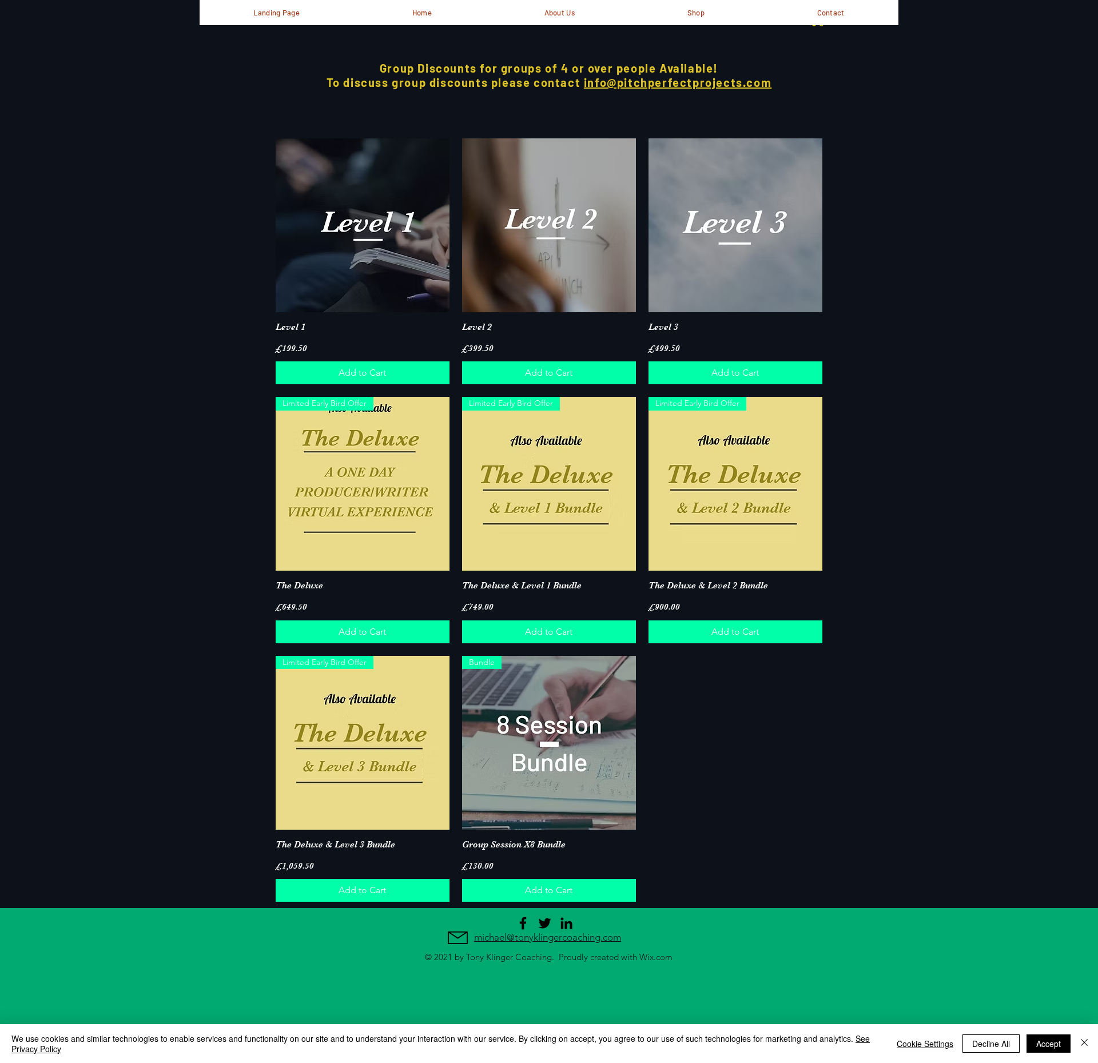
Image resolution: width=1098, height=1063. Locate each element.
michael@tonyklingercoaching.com (547, 937)
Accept (1048, 1043)
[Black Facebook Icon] (523, 923)
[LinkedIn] (566, 923)
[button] (559, 12)
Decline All (991, 1043)
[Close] (1084, 1043)
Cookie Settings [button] (925, 1043)
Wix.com (656, 956)
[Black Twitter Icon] (544, 923)
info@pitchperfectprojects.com (677, 82)
